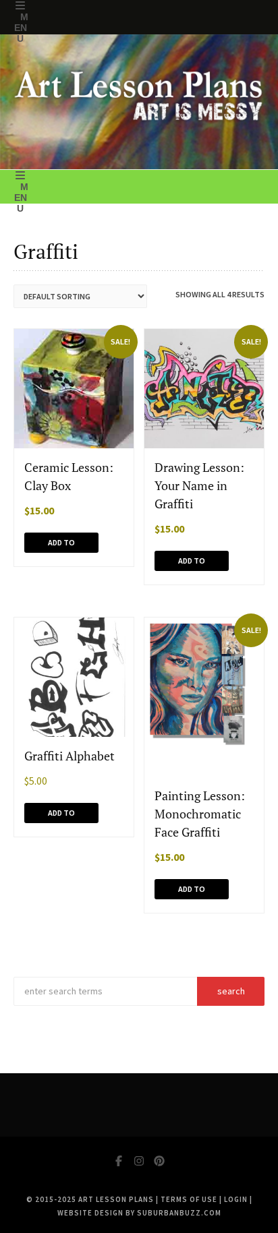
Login (236, 1199)
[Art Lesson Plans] (139, 101)
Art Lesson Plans (116, 1199)
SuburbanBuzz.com (179, 1212)
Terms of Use (189, 1199)
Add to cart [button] (61, 545)
